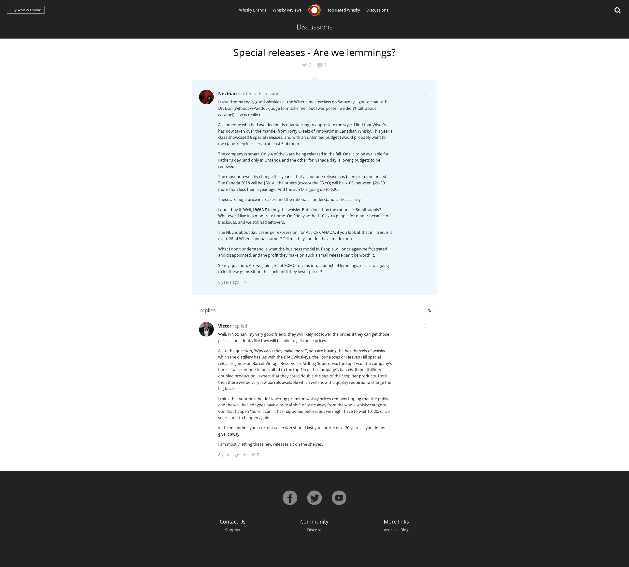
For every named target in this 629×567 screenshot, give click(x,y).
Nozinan (227, 94)
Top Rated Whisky (344, 10)
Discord (314, 530)
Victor (224, 326)
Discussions (377, 10)
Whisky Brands (252, 10)
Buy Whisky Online (25, 10)
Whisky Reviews (287, 10)
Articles (391, 530)
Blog (404, 530)
